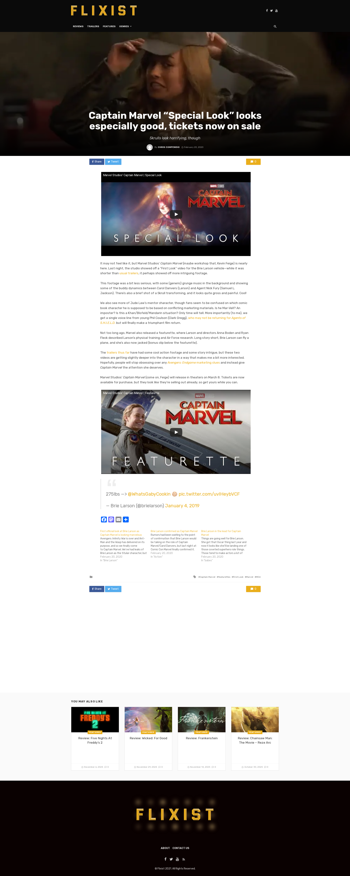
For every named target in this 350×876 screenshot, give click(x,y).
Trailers (93, 26)
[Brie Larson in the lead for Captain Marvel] (226, 546)
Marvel (249, 577)
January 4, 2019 (182, 505)
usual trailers (128, 273)
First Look (238, 577)
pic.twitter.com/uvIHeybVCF (209, 494)
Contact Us (180, 848)
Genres (124, 26)
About (165, 848)
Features (109, 26)
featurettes (224, 577)
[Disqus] (175, 645)
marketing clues (194, 362)
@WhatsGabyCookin (149, 494)
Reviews (78, 26)
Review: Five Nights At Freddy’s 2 (95, 740)
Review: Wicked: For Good (148, 738)
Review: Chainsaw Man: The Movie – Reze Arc (255, 740)
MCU (258, 577)
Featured (95, 732)
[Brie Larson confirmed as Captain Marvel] (176, 544)
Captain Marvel (207, 577)
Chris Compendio (169, 147)
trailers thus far (118, 352)
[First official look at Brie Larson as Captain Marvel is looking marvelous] (125, 546)
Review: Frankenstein (202, 738)
